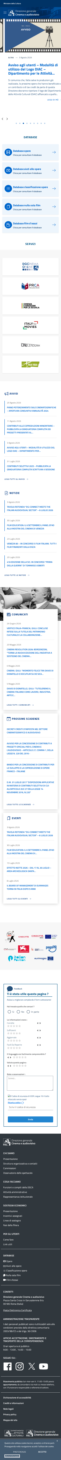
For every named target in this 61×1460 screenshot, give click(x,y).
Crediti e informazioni (13, 1403)
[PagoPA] (51, 949)
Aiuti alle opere (13, 1266)
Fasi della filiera (11, 1225)
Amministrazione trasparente (21, 1319)
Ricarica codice (14, 1102)
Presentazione (10, 1159)
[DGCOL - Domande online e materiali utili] (30, 266)
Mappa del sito (10, 1420)
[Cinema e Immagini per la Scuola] (30, 306)
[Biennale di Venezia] (23, 949)
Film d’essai (12, 1280)
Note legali (8, 1409)
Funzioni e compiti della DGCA (18, 1187)
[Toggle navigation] (5, 12)
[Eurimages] (44, 958)
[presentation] (2, 119)
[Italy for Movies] (30, 325)
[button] (16, 123)
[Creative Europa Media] (51, 937)
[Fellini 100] (10, 936)
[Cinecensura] (30, 345)
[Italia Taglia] (30, 364)
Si (13, 1012)
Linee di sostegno (12, 1220)
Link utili (7, 1244)
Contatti (8, 1291)
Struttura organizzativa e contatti (20, 1163)
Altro (6, 57)
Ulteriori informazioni (12, 1456)
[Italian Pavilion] (16, 958)
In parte (35, 1012)
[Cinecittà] (24, 936)
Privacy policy (9, 1414)
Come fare (8, 1239)
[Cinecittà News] (37, 936)
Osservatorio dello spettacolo (17, 1173)
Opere (9, 1261)
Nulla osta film (13, 1275)
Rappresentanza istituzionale (18, 1196)
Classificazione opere (16, 1270)
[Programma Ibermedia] (37, 949)
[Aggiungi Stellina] (40, 1023)
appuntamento (10, 1384)
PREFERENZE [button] (19, 1451)
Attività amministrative (15, 1192)
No (22, 1012)
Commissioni (9, 1168)
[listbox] (30, 72)
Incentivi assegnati (12, 1216)
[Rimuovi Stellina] (38, 1023)
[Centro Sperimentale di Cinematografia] (10, 949)
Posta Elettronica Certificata (17, 1310)
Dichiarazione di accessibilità (17, 1397)
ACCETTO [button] (42, 1451)
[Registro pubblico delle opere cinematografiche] (30, 286)
